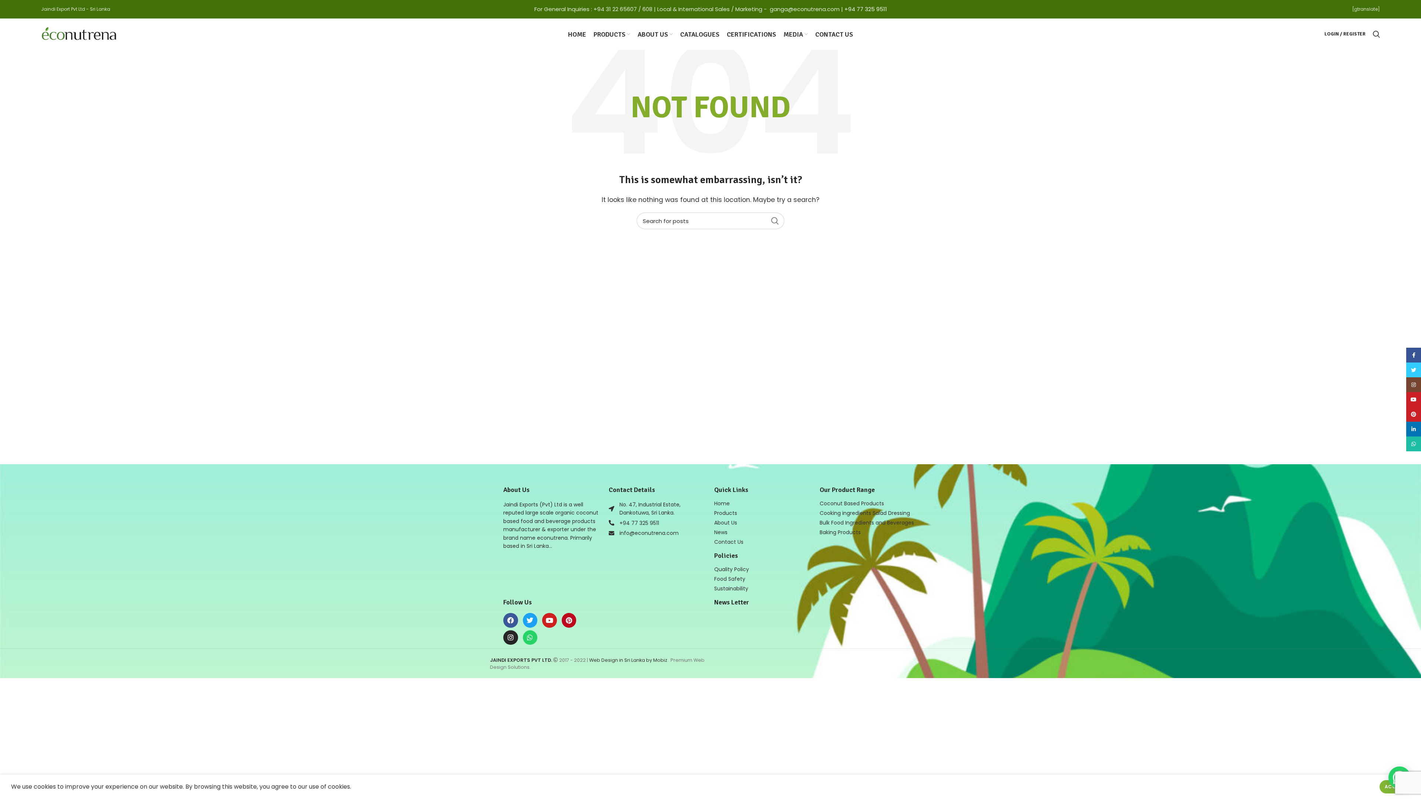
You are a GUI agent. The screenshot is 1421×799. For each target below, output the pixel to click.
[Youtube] (549, 620)
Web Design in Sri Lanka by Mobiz (628, 660)
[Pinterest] (569, 620)
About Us (725, 522)
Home (722, 503)
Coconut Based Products (852, 503)
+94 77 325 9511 (865, 9)
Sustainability (731, 588)
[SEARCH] (774, 220)
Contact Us (728, 542)
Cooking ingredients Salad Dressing (865, 513)
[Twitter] (530, 620)
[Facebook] (510, 620)
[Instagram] (510, 637)
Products (725, 513)
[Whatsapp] (530, 637)
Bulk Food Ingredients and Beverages (867, 522)
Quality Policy (731, 569)
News (721, 532)
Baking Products (840, 532)
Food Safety (729, 579)
